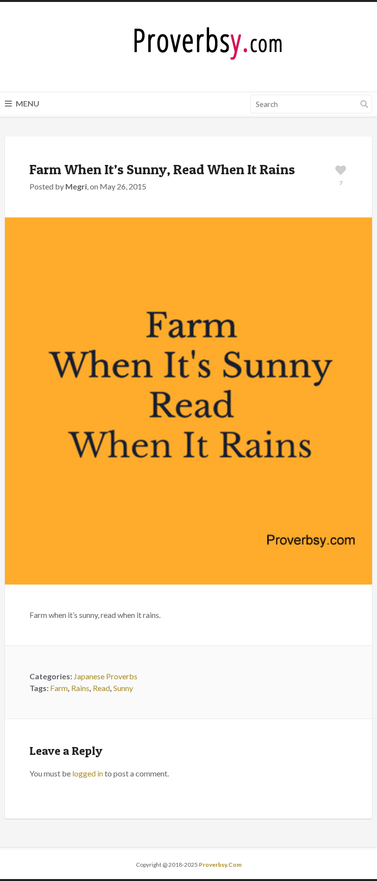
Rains (80, 688)
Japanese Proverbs (105, 676)
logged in (87, 773)
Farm (59, 688)
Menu (26, 103)
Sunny (123, 688)
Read (101, 688)
